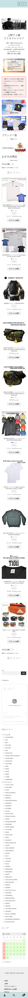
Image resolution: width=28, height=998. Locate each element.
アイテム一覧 (7, 734)
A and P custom (9, 784)
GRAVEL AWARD (9, 826)
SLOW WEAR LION (10, 900)
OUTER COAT (8, 753)
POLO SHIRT (8, 763)
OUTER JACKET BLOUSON (12, 755)
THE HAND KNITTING (10, 908)
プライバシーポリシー (10, 986)
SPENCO (7, 903)
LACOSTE (7, 861)
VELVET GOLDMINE (10, 913)
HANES (7, 832)
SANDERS (7, 887)
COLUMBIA (8, 808)
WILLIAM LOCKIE (9, 921)
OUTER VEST (8, 761)
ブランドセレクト (8, 782)
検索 (3, 670)
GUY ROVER (8, 829)
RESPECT (7, 884)
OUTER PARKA (9, 758)
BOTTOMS (8, 745)
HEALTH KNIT (9, 834)
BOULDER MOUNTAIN (11, 800)
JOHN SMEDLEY (9, 850)
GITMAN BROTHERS (10, 821)
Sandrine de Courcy (10, 890)
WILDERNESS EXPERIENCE (12, 919)
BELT (6, 742)
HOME (6, 980)
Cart (22, 994)
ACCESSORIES (9, 737)
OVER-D (7, 874)
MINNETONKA (9, 869)
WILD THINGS (9, 916)
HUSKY (7, 837)
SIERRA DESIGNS (9, 898)
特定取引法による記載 (10, 989)
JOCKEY (7, 845)
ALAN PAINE (8, 787)
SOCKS (7, 771)
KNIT (6, 750)
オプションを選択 (14, 220)
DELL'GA (7, 811)
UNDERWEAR (8, 779)
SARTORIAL (8, 892)
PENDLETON (8, 877)
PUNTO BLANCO (9, 882)
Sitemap (6, 992)
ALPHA (7, 790)
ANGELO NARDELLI (10, 792)
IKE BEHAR (8, 840)
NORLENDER (8, 871)
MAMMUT (7, 866)
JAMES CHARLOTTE (10, 842)
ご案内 (6, 983)
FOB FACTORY (9, 813)
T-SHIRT (7, 776)
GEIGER (7, 819)
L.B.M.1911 (8, 858)
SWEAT (7, 774)
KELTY (7, 855)
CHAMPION (8, 805)
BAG (6, 739)
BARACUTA (8, 795)
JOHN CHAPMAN (9, 848)
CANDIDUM (8, 803)
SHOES (7, 768)
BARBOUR (8, 797)
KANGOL (7, 853)
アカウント (4, 995)
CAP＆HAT (8, 747)
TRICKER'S (8, 911)
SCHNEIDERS (8, 895)
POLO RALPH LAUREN (11, 879)
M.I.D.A (7, 863)
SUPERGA (8, 906)
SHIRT (7, 766)
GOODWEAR (8, 824)
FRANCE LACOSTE (10, 816)
